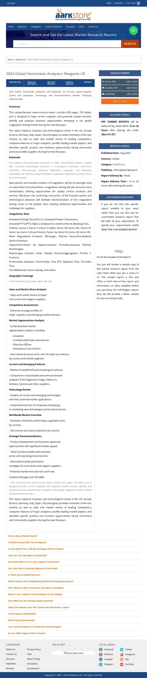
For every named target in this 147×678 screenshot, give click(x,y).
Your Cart (131, 3)
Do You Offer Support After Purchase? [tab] (27, 633)
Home (11, 26)
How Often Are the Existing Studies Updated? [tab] (30, 600)
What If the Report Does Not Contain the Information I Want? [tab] (38, 607)
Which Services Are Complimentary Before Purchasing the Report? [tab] (41, 581)
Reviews (10, 668)
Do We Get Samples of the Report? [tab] (114, 257)
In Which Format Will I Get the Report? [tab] (27, 542)
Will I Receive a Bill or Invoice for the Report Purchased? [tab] (36, 587)
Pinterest (108, 654)
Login (108, 3)
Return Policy (33, 658)
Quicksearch (33, 668)
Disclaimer (32, 663)
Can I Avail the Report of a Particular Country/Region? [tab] (35, 626)
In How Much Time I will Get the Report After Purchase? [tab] (36, 549)
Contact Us (93, 26)
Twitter (128, 649)
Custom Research (53, 26)
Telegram (108, 664)
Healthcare (20, 59)
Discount (70, 26)
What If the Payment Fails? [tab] (21, 620)
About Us (22, 26)
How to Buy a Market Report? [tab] (23, 536)
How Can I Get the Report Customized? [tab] (27, 555)
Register (119, 3)
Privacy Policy (34, 649)
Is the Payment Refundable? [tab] (22, 613)
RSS (126, 659)
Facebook (108, 649)
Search (130, 44)
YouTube (129, 664)
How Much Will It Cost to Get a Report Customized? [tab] (33, 561)
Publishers (11, 663)
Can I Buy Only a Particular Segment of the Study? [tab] (33, 568)
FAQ (29, 654)
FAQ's (81, 26)
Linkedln (108, 659)
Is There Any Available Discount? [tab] (24, 574)
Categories (36, 26)
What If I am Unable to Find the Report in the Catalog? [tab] (35, 594)
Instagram (129, 654)
